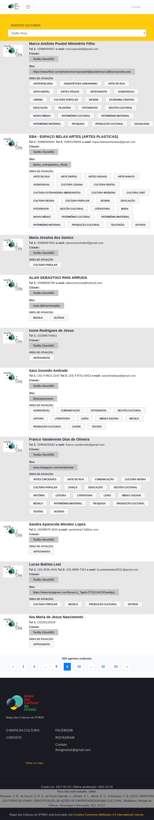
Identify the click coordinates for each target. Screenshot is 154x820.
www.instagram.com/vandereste (53, 467)
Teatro (96, 426)
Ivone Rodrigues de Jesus (51, 331)
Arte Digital (41, 91)
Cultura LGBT (136, 192)
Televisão (117, 225)
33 (116, 666)
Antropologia (43, 83)
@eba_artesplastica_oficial (50, 164)
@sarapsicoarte (43, 398)
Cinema (38, 99)
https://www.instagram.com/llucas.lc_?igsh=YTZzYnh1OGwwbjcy (74, 592)
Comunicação (70, 410)
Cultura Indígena (103, 192)
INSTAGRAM (64, 737)
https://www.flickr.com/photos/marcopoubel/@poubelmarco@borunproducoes (82, 71)
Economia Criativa (121, 99)
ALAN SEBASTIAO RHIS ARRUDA (58, 278)
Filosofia (65, 107)
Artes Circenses (44, 479)
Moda (125, 208)
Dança (72, 487)
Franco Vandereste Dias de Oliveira (59, 439)
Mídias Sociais (109, 418)
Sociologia (141, 124)
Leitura (38, 418)
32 (103, 666)
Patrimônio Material (47, 124)
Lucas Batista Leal (45, 564)
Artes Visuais (70, 91)
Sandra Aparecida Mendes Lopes (57, 524)
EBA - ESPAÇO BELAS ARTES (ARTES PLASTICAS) (73, 137)
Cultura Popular (66, 99)
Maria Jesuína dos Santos (51, 238)
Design (93, 99)
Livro (84, 418)
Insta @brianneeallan (46, 305)
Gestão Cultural (120, 107)
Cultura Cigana (72, 184)
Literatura (102, 208)
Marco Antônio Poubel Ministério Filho (62, 44)
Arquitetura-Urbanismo (80, 83)
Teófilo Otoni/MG (43, 59)
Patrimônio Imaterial (115, 115)
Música (38, 317)
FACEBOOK (64, 730)
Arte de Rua (116, 83)
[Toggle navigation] (28, 6)
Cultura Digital (104, 184)
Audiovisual (126, 91)
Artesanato (98, 91)
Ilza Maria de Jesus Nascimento (56, 617)
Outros (140, 225)
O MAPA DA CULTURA (23, 730)
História (39, 495)
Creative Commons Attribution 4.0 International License (109, 814)
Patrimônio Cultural (76, 115)
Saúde (76, 426)
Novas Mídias (42, 115)
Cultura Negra (43, 200)
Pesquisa (78, 124)
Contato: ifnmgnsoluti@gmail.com (72, 747)
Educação (40, 107)
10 (79, 666)
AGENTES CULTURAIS (25, 25)
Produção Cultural (109, 124)
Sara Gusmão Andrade (48, 371)
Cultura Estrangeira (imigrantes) (56, 192)
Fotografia (90, 107)
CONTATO (13, 737)
